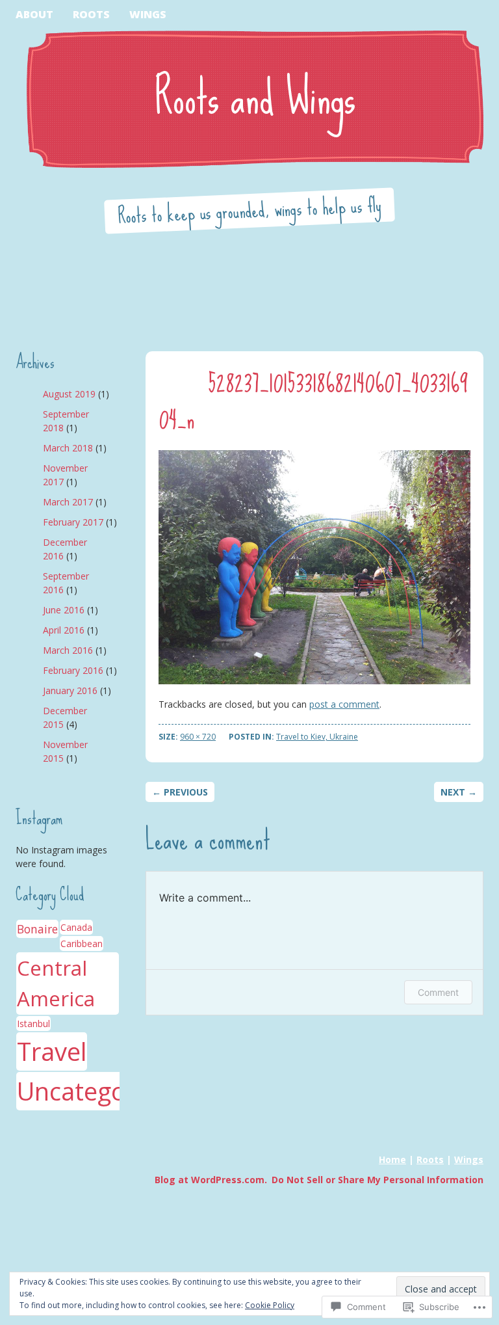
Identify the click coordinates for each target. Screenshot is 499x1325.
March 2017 (68, 502)
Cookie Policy (269, 1305)
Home (392, 1159)
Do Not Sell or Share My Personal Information (377, 1179)
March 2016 (68, 650)
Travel (51, 1051)
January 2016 (70, 690)
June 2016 (63, 610)
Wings (147, 14)
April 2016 (63, 630)
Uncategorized (99, 1091)
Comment (438, 992)
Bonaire (37, 929)
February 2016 (73, 670)
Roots (91, 14)
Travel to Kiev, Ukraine (317, 736)
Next (459, 792)
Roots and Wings (255, 92)
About (34, 14)
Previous (180, 792)
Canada (76, 927)
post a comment (344, 704)
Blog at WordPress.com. (211, 1179)
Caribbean (81, 943)
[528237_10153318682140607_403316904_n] (314, 567)
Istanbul (33, 1023)
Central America (56, 983)
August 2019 (69, 394)
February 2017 (73, 522)
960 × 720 (198, 736)
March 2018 (68, 448)
